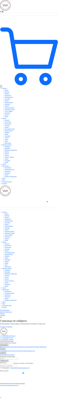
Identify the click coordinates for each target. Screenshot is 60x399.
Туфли (6, 263)
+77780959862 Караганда (8, 336)
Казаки (7, 251)
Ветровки (7, 272)
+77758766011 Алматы (7, 339)
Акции (5, 351)
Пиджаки (7, 228)
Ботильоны (8, 247)
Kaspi (3, 302)
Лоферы (7, 256)
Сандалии (7, 259)
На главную (9, 327)
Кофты (6, 224)
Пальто (7, 279)
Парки (6, 282)
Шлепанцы (8, 266)
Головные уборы (9, 293)
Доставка (2, 355)
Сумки (4, 288)
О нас (1, 351)
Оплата (9, 351)
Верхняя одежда (4, 347)
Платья (7, 229)
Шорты (7, 238)
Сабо (6, 265)
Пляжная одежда (9, 231)
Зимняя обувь (9, 254)
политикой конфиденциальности (20, 368)
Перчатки (7, 296)
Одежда (11, 347)
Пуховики (7, 284)
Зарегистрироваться (6, 312)
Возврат (7, 355)
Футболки (7, 237)
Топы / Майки (8, 235)
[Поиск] (58, 13)
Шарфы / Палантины (11, 300)
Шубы (6, 286)
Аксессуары (24, 347)
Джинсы (7, 215)
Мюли (6, 258)
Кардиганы (8, 219)
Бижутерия (8, 291)
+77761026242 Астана (7, 337)
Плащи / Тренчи (9, 281)
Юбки (6, 240)
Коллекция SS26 (6, 305)
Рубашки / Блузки (10, 233)
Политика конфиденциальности (25, 351)
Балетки (7, 244)
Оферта (12, 355)
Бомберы (7, 270)
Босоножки (8, 245)
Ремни (6, 298)
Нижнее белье (9, 226)
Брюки (6, 214)
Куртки (7, 277)
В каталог (2, 327)
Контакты (13, 351)
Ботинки (7, 249)
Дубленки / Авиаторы (11, 274)
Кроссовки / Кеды (10, 252)
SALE (3, 303)
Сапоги (7, 261)
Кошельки (8, 295)
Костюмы (7, 222)
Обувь (15, 347)
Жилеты (7, 217)
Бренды (4, 307)
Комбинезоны (9, 221)
